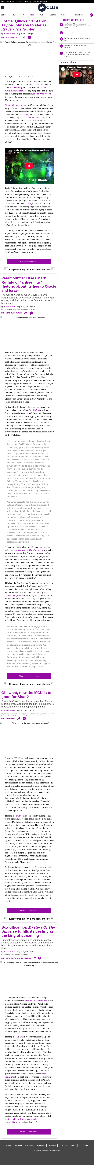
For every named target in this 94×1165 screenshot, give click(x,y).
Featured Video (68, 62)
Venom (25, 114)
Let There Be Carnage (32, 117)
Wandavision (15, 87)
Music (41, 15)
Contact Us (83, 1145)
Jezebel (19, 1)
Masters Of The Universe (36, 1000)
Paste (2, 1)
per (34, 410)
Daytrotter (35, 1)
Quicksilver (16, 37)
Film (32, 15)
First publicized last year (15, 105)
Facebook (52, 1145)
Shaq (13, 718)
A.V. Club (10, 1)
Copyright (63, 1145)
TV (23, 15)
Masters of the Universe (21, 958)
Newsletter (79, 15)
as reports (42, 94)
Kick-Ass (39, 84)
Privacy (73, 1145)
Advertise (29, 1145)
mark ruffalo (16, 313)
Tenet (28, 203)
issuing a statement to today (26, 550)
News (14, 15)
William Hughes (9, 34)
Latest (3, 15)
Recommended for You (72, 20)
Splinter (26, 1)
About (8, 1145)
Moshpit (43, 1)
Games (53, 15)
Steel (7, 767)
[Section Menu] (2, 7)
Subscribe (65, 15)
